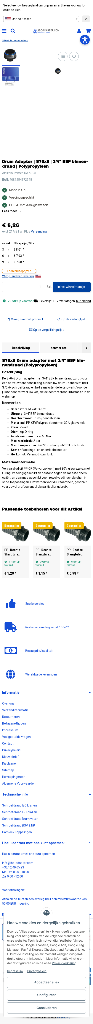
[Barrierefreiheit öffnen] (85, 40)
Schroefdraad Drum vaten (20, 818)
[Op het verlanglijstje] (74, 56)
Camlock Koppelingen (17, 832)
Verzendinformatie (15, 710)
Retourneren (11, 717)
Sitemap (8, 770)
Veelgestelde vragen (16, 737)
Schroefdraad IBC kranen (19, 805)
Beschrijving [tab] (21, 348)
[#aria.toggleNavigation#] (4, 31)
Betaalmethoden (14, 723)
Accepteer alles (46, 982)
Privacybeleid (36, 971)
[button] (79, 31)
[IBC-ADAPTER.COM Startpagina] (46, 30)
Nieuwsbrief (10, 757)
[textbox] (41, 19)
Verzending (39, 231)
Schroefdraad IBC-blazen (19, 812)
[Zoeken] (13, 31)
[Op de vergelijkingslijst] (62, 56)
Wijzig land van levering (18, 276)
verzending (63, 1017)
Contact (8, 743)
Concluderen (47, 1008)
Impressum (15, 971)
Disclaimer (9, 763)
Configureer (46, 995)
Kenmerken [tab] (58, 348)
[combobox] (41, 19)
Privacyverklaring (64, 963)
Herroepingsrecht (14, 777)
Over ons (8, 703)
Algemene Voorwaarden (18, 783)
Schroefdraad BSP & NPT (19, 825)
